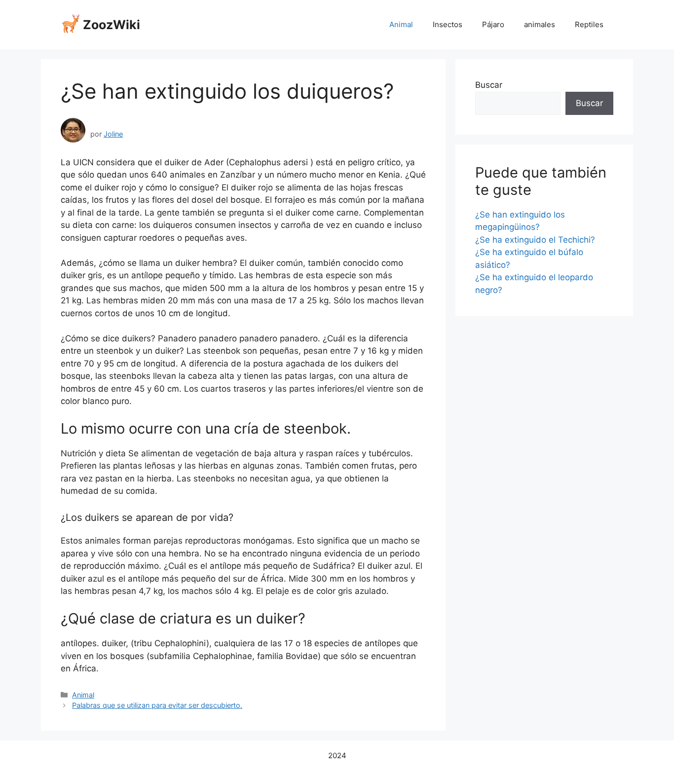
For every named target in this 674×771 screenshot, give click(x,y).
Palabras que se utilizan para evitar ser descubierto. (157, 705)
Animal (401, 24)
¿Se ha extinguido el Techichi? (535, 240)
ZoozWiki (111, 24)
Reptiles (589, 24)
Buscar (488, 85)
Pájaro (493, 24)
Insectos (447, 24)
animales (539, 24)
